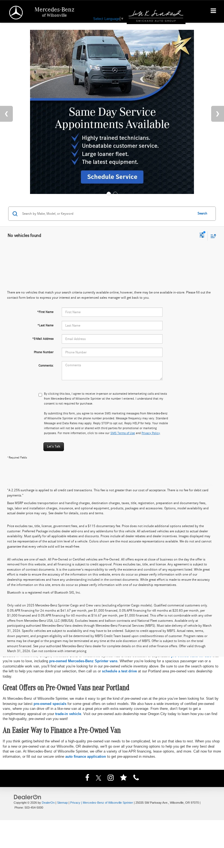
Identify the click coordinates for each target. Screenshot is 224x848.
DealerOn (48, 802)
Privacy (75, 802)
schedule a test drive (119, 671)
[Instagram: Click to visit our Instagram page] (111, 779)
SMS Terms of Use (122, 433)
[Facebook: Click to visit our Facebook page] (87, 779)
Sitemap (62, 802)
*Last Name (45, 325)
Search (202, 213)
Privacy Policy (151, 433)
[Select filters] (202, 235)
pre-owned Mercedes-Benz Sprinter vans (83, 661)
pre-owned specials (50, 704)
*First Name (45, 311)
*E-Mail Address (43, 338)
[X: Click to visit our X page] (98, 779)
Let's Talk (53, 446)
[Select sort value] (212, 236)
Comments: (46, 365)
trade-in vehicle (68, 714)
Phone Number (44, 352)
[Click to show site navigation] (213, 11)
